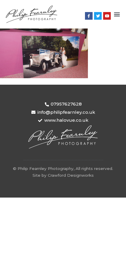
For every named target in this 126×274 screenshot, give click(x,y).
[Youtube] (107, 16)
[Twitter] (98, 16)
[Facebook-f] (89, 16)
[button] (117, 14)
